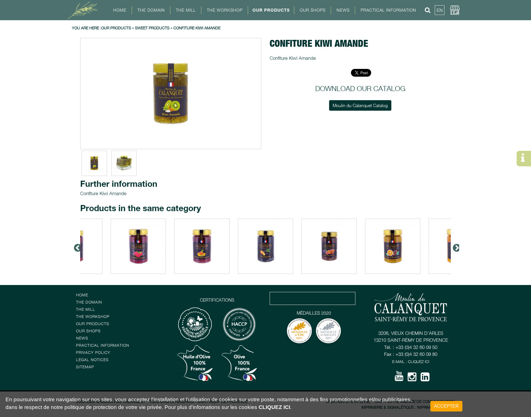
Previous (76, 246)
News (343, 9)
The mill (85, 309)
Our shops (88, 330)
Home (119, 9)
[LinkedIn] (425, 379)
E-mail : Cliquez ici (410, 361)
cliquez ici (274, 407)
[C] (170, 93)
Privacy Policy (93, 352)
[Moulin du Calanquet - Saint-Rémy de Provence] (84, 10)
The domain (89, 302)
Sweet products (152, 27)
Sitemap (85, 366)
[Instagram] (412, 379)
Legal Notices (92, 359)
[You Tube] (399, 378)
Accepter (446, 406)
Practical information (102, 345)
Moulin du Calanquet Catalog (360, 105)
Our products (271, 9)
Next (455, 246)
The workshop (93, 316)
